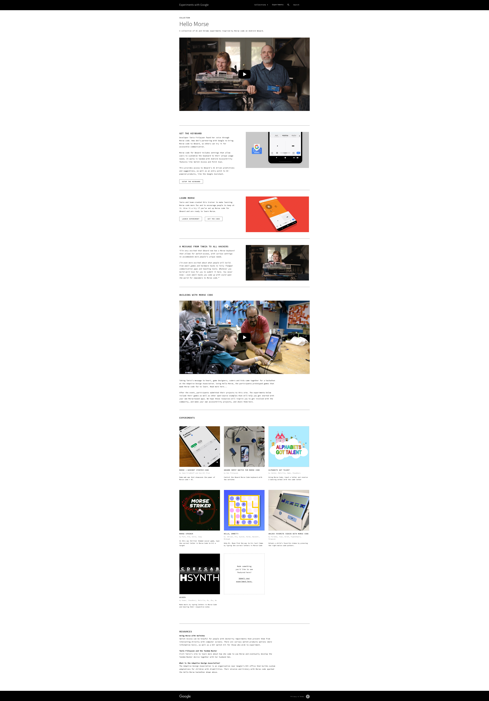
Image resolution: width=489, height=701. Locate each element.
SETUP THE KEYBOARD (191, 181)
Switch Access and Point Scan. (208, 162)
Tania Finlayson (197, 137)
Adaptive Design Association (200, 383)
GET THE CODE (214, 219)
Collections (260, 5)
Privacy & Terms (297, 696)
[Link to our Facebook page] (308, 696)
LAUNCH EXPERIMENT (190, 219)
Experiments (278, 5)
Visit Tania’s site (188, 654)
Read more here (217, 386)
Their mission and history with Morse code (245, 669)
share (239, 402)
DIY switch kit (219, 645)
